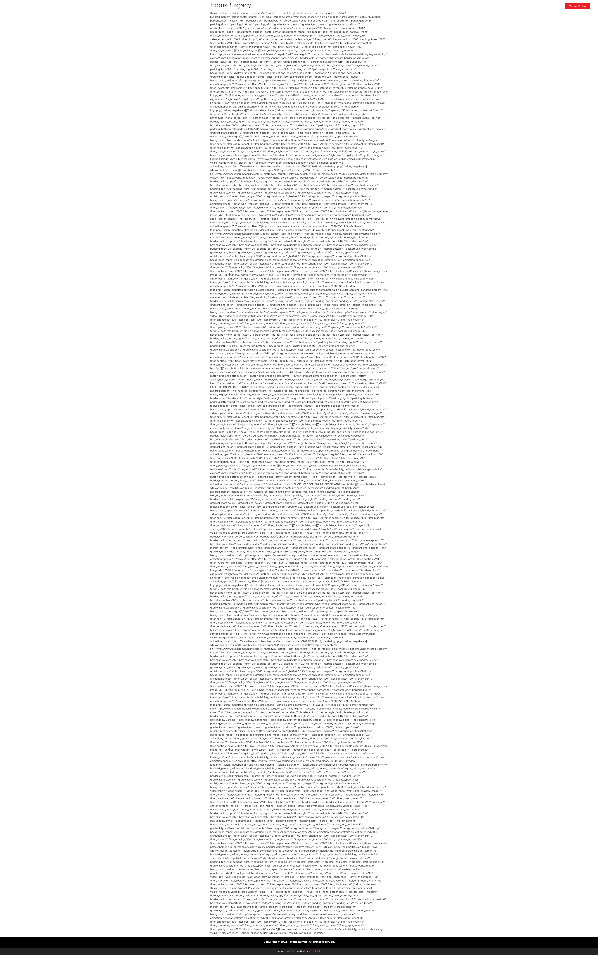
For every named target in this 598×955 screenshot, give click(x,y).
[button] (577, 6)
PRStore (293, 951)
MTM (311, 951)
